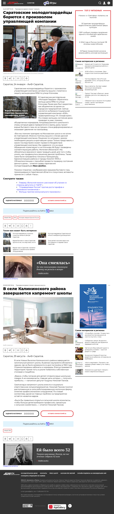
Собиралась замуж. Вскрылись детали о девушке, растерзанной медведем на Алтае (96, 342)
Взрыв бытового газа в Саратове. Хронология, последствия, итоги (24, 241)
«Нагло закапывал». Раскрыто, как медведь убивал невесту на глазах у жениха (97, 364)
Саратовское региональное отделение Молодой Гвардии (23, 73)
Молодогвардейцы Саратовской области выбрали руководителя (59, 234)
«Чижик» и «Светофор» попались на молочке (93, 16)
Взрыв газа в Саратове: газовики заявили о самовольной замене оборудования (24, 249)
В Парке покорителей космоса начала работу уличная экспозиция (93, 52)
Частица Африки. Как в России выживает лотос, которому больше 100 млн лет (97, 80)
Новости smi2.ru (10, 279)
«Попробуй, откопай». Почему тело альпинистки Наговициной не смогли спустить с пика (97, 335)
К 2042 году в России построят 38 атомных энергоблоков (93, 43)
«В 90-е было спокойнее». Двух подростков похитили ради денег (96, 72)
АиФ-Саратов (8, 345)
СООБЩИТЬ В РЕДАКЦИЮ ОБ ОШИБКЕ (33, 476)
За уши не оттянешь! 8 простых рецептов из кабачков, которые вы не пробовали (98, 357)
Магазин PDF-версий (68, 473)
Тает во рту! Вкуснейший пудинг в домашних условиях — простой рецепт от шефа (97, 349)
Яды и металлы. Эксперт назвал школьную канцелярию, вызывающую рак (96, 87)
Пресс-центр (53, 473)
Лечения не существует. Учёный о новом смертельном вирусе (96, 370)
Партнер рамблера (40, 505)
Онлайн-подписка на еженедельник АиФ (91, 473)
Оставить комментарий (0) (57, 200)
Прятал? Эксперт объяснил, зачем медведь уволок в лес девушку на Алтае (97, 95)
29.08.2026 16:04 (8, 285)
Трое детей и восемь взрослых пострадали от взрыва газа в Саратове (58, 242)
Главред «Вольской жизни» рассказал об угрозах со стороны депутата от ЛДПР (41, 184)
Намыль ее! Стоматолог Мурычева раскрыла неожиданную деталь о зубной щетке (97, 66)
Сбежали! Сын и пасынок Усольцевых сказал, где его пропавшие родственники (98, 102)
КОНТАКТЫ (43, 473)
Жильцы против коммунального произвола (39, 192)
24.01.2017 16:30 (8, 9)
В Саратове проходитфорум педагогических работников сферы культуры (93, 25)
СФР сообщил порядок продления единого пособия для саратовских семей (93, 34)
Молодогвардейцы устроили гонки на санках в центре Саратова (23, 235)
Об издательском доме (29, 473)
